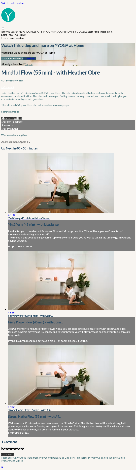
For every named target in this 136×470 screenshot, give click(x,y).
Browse (6, 31)
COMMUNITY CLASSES (72, 31)
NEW (22, 31)
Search (15, 31)
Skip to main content (13, 2)
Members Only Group (13, 457)
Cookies (102, 457)
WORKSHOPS (34, 31)
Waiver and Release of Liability (56, 457)
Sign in (108, 31)
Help (77, 457)
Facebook (7, 118)
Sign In (22, 34)
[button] (3, 28)
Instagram (32, 457)
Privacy (92, 457)
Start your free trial (12, 58)
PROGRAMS (50, 31)
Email (19, 118)
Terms (84, 457)
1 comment (7, 87)
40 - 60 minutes (9, 80)
